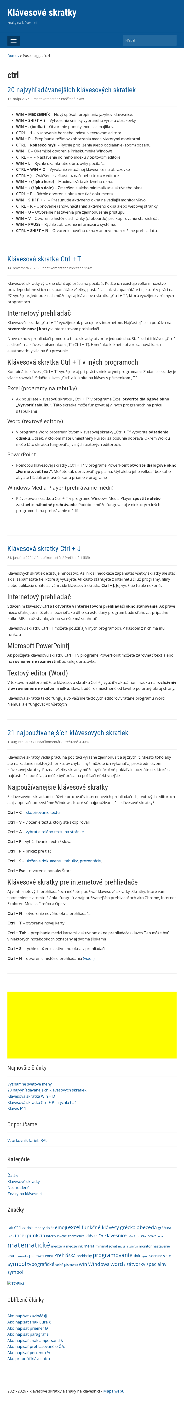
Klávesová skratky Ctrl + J (44, 548)
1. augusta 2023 (20, 742)
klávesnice (115, 1235)
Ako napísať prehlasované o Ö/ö (36, 1346)
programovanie (112, 1255)
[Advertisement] (92, 1025)
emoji (61, 1227)
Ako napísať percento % (28, 1352)
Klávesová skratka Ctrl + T (44, 259)
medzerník (74, 1246)
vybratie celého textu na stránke (55, 831)
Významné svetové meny (29, 1084)
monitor (145, 1246)
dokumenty (36, 1228)
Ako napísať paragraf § (28, 1334)
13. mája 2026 (18, 99)
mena (89, 1246)
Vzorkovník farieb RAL (27, 1140)
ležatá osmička (137, 1236)
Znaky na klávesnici (24, 1193)
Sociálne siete (160, 1255)
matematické (28, 1245)
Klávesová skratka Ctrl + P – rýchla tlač (41, 1102)
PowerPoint (43, 1255)
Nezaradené (18, 1187)
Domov (13, 55)
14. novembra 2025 (22, 268)
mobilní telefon (128, 1246)
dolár (50, 1228)
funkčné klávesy (100, 1227)
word (116, 1264)
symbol (16, 1264)
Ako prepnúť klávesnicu (28, 1358)
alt (11, 1228)
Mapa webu (113, 1391)
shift (136, 1255)
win (83, 1264)
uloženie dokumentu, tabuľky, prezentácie (63, 861)
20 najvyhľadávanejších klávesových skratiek (46, 1090)
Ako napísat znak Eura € (29, 1322)
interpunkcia (30, 1235)
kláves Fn (94, 1235)
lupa (160, 1236)
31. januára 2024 (20, 557)
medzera (58, 1246)
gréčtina (164, 1228)
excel (74, 1227)
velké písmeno (66, 1264)
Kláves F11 (16, 1108)
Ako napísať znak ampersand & (35, 1340)
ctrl (17, 1227)
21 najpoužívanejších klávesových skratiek (67, 733)
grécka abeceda (138, 1227)
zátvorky (135, 1264)
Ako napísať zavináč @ (27, 1315)
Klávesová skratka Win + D (31, 1096)
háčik (10, 1236)
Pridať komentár (45, 99)
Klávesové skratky (42, 12)
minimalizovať (106, 1246)
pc (31, 1255)
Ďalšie (12, 1175)
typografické (40, 1264)
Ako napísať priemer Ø (27, 1328)
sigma (144, 1256)
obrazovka (21, 1256)
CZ (24, 1228)
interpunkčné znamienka (65, 1236)
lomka (151, 1236)
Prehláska (65, 1255)
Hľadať (170, 40)
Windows (98, 1264)
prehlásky (84, 1255)
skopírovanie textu (43, 812)
